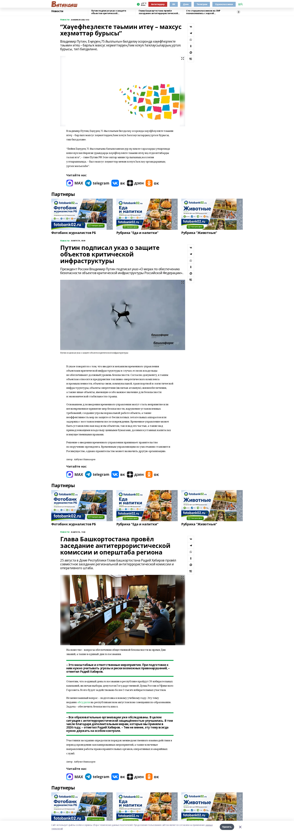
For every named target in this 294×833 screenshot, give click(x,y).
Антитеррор (158, 4)
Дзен (185, 4)
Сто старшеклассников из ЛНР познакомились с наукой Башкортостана (203, 12)
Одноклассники (224, 4)
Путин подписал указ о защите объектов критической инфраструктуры (108, 12)
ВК (173, 4)
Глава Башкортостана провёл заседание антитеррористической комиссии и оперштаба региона (158, 12)
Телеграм (202, 4)
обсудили (83, 702)
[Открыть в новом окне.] (74, 183)
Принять (227, 826)
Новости (57, 11)
